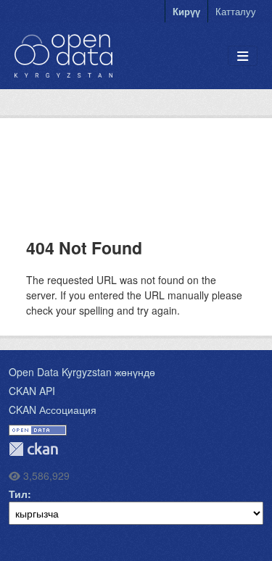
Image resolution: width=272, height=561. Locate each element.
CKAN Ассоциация (52, 409)
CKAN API (32, 390)
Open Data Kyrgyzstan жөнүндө (82, 372)
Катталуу (235, 11)
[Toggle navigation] (242, 56)
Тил (18, 493)
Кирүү (186, 11)
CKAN (33, 449)
